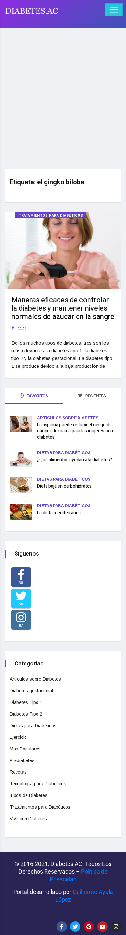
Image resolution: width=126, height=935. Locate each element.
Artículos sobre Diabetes (67, 418)
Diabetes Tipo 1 (26, 702)
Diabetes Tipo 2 (26, 714)
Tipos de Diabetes (28, 795)
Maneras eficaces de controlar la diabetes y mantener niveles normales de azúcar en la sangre (62, 308)
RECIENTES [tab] (95, 396)
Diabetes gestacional (31, 690)
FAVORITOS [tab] (37, 396)
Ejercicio (18, 737)
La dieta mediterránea (59, 512)
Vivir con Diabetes (28, 818)
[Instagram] (116, 926)
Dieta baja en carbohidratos (64, 486)
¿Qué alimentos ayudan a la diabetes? (74, 459)
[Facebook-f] (62, 926)
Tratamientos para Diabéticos (51, 215)
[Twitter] (75, 926)
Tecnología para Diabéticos (38, 783)
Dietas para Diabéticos (63, 453)
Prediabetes (22, 760)
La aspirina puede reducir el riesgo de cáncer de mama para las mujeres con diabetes (75, 431)
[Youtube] (102, 926)
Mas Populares (25, 748)
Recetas (18, 772)
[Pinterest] (89, 926)
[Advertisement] (63, 96)
